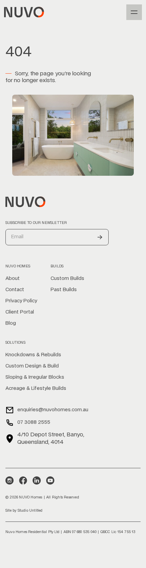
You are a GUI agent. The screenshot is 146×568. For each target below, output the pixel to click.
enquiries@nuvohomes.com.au (52, 410)
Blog (10, 323)
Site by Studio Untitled (24, 510)
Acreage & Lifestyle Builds (35, 388)
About (12, 278)
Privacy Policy (21, 301)
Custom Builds (67, 278)
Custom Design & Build (32, 366)
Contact (14, 289)
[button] (134, 12)
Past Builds (64, 289)
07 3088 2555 (33, 422)
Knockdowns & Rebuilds (33, 355)
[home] (24, 12)
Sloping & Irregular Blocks (34, 377)
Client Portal (19, 312)
